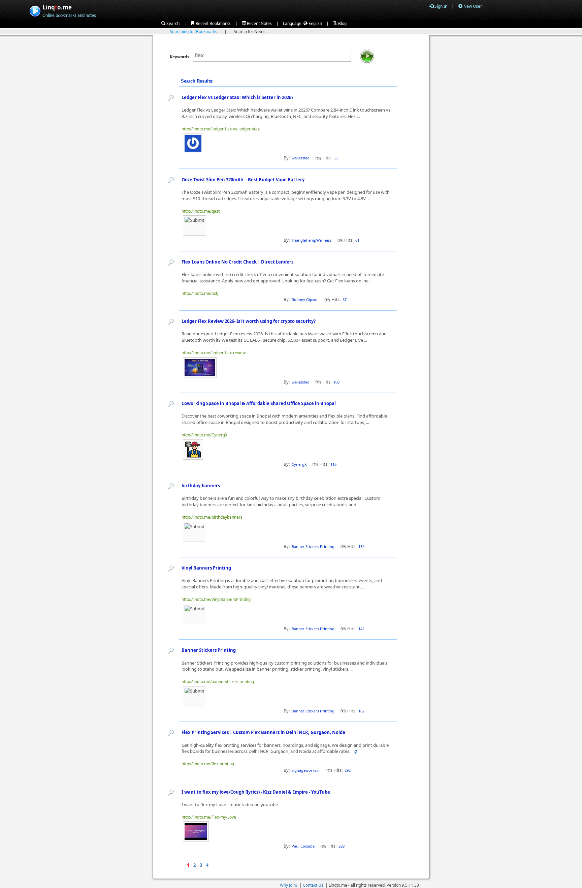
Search (172, 23)
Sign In (440, 6)
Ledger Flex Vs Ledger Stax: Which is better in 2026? (237, 97)
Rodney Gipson (305, 299)
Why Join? (288, 885)
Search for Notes (249, 31)
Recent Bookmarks (213, 23)
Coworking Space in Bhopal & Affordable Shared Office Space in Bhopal (259, 403)
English (315, 23)
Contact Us (313, 885)
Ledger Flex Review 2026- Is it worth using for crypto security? (249, 321)
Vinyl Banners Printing (206, 568)
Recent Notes (259, 23)
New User (472, 6)
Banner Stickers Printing (313, 546)
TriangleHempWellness (311, 240)
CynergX (299, 464)
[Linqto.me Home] (35, 10)
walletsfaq (301, 157)
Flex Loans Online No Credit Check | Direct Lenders (237, 262)
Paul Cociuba (303, 846)
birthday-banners (201, 486)
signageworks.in (306, 770)
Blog (342, 23)
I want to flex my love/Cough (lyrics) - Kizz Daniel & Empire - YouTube (256, 792)
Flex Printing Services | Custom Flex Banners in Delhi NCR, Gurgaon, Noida (263, 732)
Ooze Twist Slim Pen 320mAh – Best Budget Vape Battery (243, 180)
